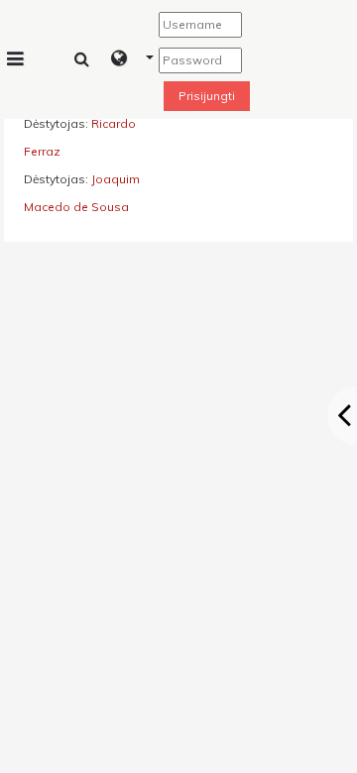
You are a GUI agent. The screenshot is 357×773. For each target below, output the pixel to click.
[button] (132, 59)
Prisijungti (206, 95)
